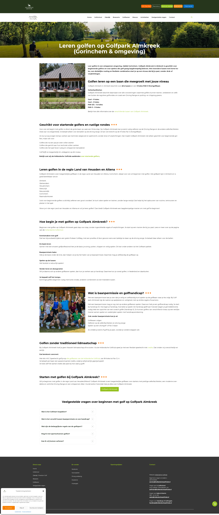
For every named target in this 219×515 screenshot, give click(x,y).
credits (150, 348)
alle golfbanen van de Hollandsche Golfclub (83, 358)
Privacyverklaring (26, 511)
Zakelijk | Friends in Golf (40, 475)
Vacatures (75, 469)
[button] (43, 491)
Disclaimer (75, 480)
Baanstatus (156, 6)
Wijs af (22, 508)
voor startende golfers (90, 156)
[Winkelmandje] (214, 503)
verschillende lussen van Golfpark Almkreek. (131, 111)
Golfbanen (36, 482)
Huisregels (75, 483)
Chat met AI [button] (188, 6)
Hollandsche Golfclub (161, 475)
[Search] (191, 17)
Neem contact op (38, 489)
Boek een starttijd (167, 6)
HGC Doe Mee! (146, 6)
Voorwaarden (76, 473)
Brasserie (35, 479)
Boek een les (178, 6)
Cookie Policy (18, 511)
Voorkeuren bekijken (36, 508)
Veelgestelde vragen (39, 485)
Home (35, 468)
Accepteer (8, 508)
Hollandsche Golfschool (54, 230)
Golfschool (36, 472)
